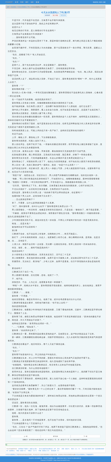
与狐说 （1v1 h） (33, 450)
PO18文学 (9, 2)
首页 (8, 7)
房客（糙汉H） (66, 448)
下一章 (85, 436)
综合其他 (13, 7)
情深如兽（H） (55, 450)
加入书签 (55, 15)
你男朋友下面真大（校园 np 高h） (28, 448)
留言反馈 (63, 15)
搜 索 (37, 2)
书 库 (21, 2)
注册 (104, 2)
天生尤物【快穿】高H (88, 448)
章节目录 (55, 436)
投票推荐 (47, 15)
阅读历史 (95, 2)
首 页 (16, 2)
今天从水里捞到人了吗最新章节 (84, 454)
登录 (100, 2)
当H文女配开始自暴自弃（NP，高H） (50, 448)
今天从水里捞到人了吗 (23, 7)
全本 (32, 2)
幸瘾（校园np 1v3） (44, 450)
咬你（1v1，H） (76, 448)
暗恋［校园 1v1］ (22, 450)
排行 (26, 2)
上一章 (25, 436)
